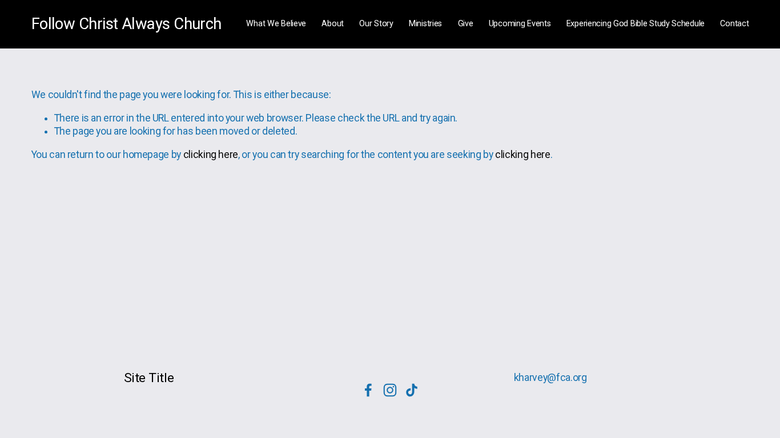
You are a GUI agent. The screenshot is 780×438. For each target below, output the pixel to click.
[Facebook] (368, 390)
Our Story (376, 24)
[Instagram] (390, 390)
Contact (734, 24)
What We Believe (276, 24)
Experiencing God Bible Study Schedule (635, 24)
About (332, 24)
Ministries (425, 24)
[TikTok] (412, 390)
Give (465, 24)
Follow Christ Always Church (126, 24)
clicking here (210, 154)
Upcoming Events (520, 24)
